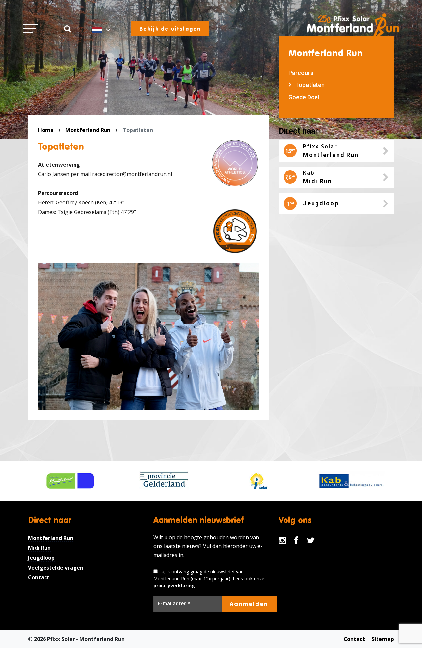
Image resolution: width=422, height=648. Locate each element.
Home (46, 130)
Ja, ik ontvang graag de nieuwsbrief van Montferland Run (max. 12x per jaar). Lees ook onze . (208, 579)
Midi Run (39, 547)
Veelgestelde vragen (55, 567)
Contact (38, 577)
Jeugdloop (41, 557)
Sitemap (383, 639)
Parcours (300, 72)
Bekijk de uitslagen (170, 28)
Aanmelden (249, 603)
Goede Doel (303, 97)
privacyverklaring (174, 585)
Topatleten (310, 84)
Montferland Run (87, 130)
